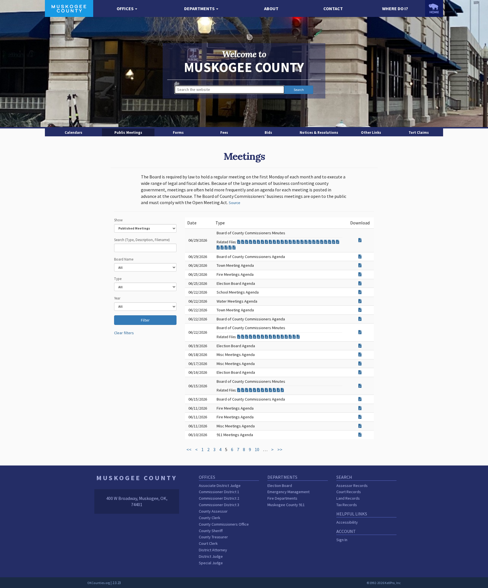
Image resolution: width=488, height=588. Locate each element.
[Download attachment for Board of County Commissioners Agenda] (359, 256)
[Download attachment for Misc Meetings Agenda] (359, 354)
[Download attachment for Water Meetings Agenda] (359, 301)
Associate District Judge (220, 485)
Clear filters (124, 332)
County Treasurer (213, 536)
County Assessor (213, 511)
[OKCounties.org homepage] (434, 8)
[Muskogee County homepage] (69, 8)
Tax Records (346, 504)
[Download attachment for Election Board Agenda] (359, 283)
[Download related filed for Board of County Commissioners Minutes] (239, 241)
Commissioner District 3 (219, 504)
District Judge (211, 556)
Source (234, 202)
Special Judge (211, 562)
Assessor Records (352, 485)
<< (188, 449)
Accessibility (347, 522)
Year (117, 298)
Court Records (348, 491)
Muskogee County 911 (286, 504)
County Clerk (209, 517)
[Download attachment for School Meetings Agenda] (359, 292)
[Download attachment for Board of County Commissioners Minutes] (359, 240)
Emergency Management (288, 491)
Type (117, 278)
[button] (127, 9)
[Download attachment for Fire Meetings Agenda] (359, 274)
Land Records (348, 498)
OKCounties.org (98, 583)
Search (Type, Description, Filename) (142, 239)
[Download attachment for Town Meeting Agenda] (359, 265)
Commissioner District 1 (219, 491)
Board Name (123, 259)
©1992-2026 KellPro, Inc (384, 583)
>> (279, 449)
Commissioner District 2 (219, 498)
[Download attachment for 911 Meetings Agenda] (359, 434)
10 (257, 449)
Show (118, 220)
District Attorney (213, 549)
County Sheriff (211, 530)
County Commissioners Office (224, 524)
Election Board (279, 485)
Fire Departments (282, 498)
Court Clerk (208, 543)
